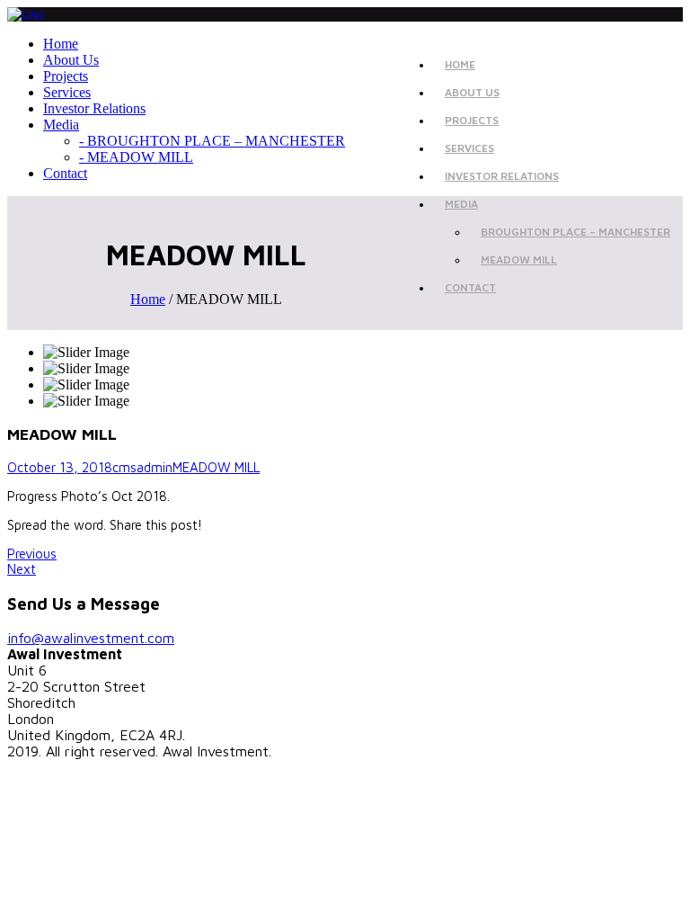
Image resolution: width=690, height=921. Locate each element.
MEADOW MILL (519, 259)
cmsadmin (142, 467)
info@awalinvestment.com (90, 638)
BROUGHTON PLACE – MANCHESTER (575, 231)
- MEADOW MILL (136, 157)
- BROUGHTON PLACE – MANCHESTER (212, 140)
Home (147, 299)
